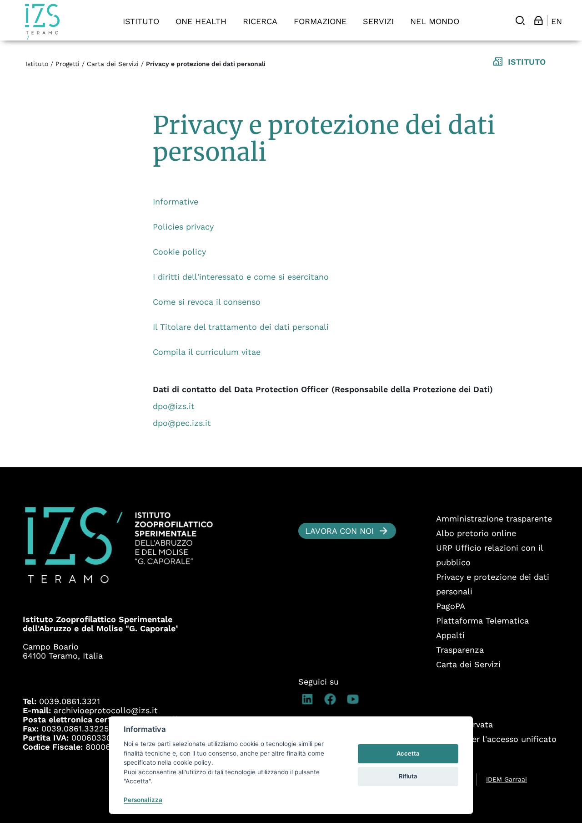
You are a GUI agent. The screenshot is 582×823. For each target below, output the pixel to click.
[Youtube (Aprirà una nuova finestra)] (355, 699)
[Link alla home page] (42, 22)
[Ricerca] (520, 20)
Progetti (67, 63)
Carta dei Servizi (113, 63)
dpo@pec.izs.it (182, 423)
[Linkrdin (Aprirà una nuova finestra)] (309, 699)
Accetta (408, 753)
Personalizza (143, 799)
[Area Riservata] (538, 20)
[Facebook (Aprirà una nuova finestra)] (332, 699)
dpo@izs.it (174, 406)
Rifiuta (408, 776)
